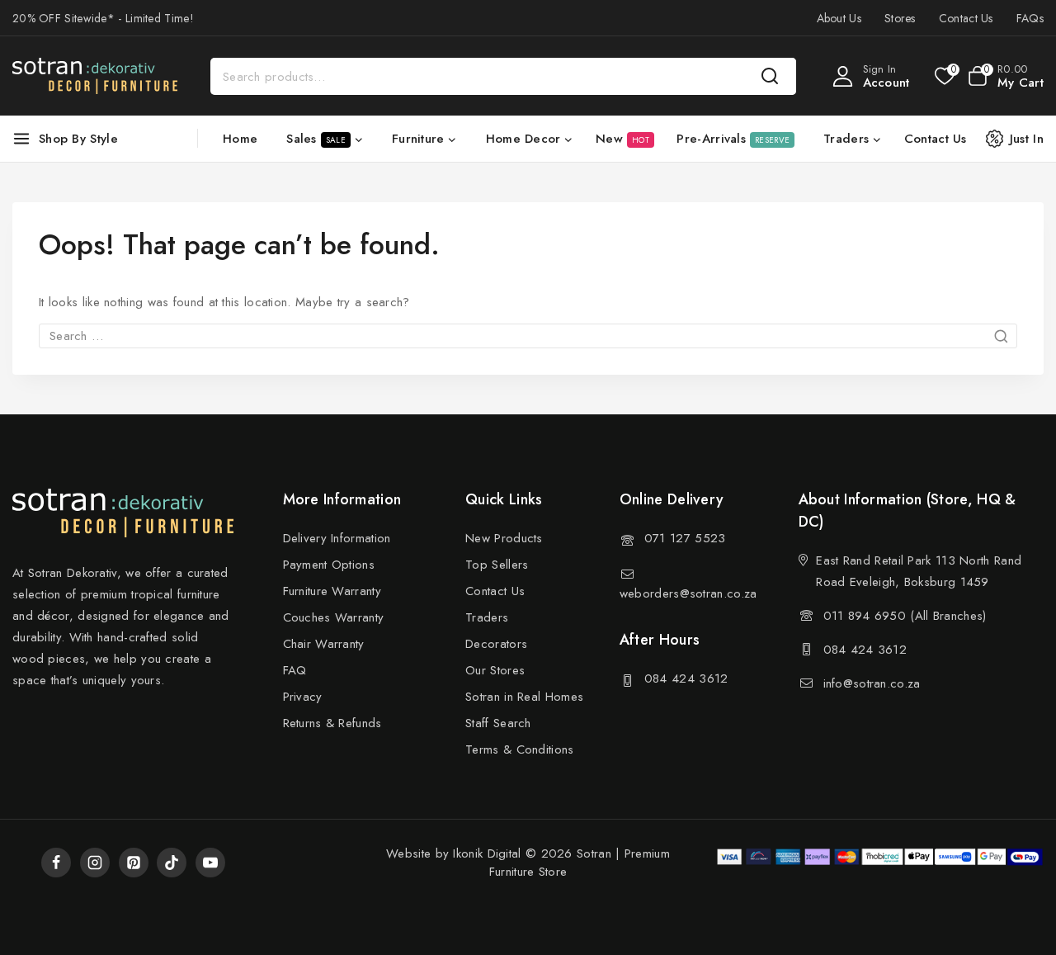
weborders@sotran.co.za (688, 593)
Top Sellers (496, 565)
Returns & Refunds (332, 723)
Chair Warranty (324, 644)
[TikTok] (171, 862)
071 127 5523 (685, 538)
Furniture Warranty (332, 591)
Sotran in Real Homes (524, 697)
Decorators (496, 644)
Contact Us (966, 18)
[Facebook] (56, 862)
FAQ (295, 670)
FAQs (1030, 18)
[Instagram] (95, 862)
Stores (900, 18)
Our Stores (495, 670)
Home (240, 139)
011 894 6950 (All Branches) (905, 616)
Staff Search (498, 723)
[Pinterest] (133, 862)
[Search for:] (528, 336)
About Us (839, 18)
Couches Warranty (333, 617)
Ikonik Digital (485, 853)
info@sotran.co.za (872, 683)
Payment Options (329, 565)
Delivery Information (337, 538)
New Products (504, 538)
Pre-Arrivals (733, 139)
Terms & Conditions (519, 749)
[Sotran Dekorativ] (94, 76)
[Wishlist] (943, 76)
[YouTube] (210, 862)
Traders (486, 617)
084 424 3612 (686, 678)
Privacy (303, 697)
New (622, 139)
